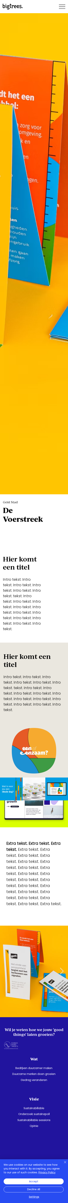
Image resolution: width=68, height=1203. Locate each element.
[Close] (63, 1164)
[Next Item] (62, 971)
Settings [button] (34, 1197)
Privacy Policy (46, 1172)
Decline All (33, 1189)
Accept (33, 1181)
